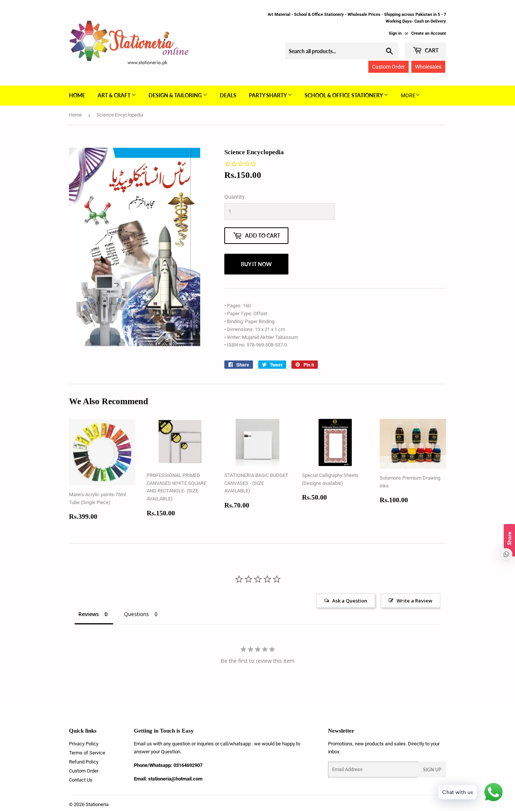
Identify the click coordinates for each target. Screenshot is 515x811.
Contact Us (80, 780)
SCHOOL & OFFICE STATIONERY (344, 95)
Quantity (234, 197)
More (408, 95)
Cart (431, 50)
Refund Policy (83, 762)
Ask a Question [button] (349, 600)
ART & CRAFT (115, 95)
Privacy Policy (83, 744)
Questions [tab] (136, 614)
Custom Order (388, 67)
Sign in (395, 33)
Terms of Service (87, 753)
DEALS (228, 95)
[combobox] (341, 51)
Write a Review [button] (414, 600)
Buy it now (256, 264)
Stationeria (97, 804)
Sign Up (432, 770)
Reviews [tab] (88, 614)
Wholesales (428, 67)
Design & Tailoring (176, 95)
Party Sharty (268, 95)
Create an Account (428, 33)
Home (77, 95)
